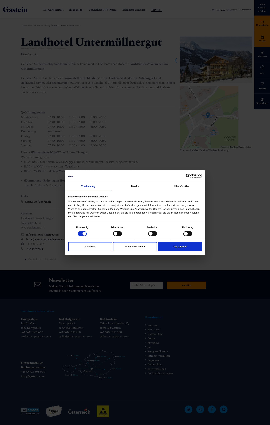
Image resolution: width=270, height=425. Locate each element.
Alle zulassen (180, 246)
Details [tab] (135, 186)
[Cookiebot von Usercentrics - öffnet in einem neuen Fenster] (188, 176)
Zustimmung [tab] (88, 186)
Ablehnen (90, 246)
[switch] (117, 233)
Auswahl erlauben (135, 246)
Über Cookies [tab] (181, 186)
